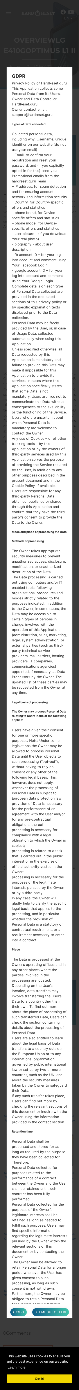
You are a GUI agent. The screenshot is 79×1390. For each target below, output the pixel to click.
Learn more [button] (16, 1367)
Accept (19, 1312)
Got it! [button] (39, 1378)
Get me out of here (50, 1312)
